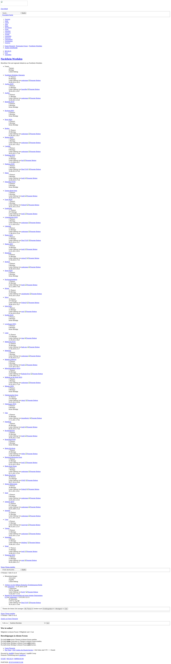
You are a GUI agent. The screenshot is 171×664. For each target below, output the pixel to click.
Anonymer (24, 525)
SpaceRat (24, 89)
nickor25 (24, 258)
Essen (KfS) (8, 199)
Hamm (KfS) (9, 244)
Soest (6, 493)
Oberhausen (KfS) (10, 404)
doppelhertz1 (25, 418)
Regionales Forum (22, 46)
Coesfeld (7, 146)
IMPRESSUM (19, 659)
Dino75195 (24, 169)
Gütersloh (8, 226)
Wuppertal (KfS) (10, 555)
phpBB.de (22, 655)
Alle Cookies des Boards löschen (22, 650)
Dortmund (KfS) (10, 155)
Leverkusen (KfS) (10, 324)
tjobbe (23, 454)
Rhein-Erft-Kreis (10, 448)
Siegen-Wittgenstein (11, 484)
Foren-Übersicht (10, 46)
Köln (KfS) (8, 306)
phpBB (11, 653)
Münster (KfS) (9, 386)
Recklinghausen (10, 430)
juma (22, 338)
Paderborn (8, 422)
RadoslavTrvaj (25, 374)
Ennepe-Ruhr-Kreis (11, 190)
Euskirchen (8, 208)
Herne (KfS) (9, 270)
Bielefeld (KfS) (9, 102)
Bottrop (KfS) (9, 137)
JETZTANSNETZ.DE (16, 662)
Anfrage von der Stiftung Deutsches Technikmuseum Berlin (23, 585)
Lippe (6, 333)
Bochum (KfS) (9, 110)
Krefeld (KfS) (9, 315)
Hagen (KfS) (9, 235)
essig (22, 311)
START (3, 659)
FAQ (6, 53)
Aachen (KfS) (9, 84)
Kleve (7, 297)
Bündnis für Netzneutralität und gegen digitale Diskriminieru (24, 595)
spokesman (24, 80)
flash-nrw (24, 347)
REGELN (8, 51)
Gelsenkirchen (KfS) (11, 217)
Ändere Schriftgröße (11, 48)
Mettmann (8, 350)
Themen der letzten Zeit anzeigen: (13, 608)
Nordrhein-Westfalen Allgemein (15, 75)
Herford (7, 262)
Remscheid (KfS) (10, 439)
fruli (22, 160)
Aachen (7, 93)
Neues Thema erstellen (8, 567)
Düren (7, 173)
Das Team (8, 650)
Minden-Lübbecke (10, 359)
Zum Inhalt (4, 9)
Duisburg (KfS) (10, 164)
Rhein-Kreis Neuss (11, 466)
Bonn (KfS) (8, 119)
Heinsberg (8, 253)
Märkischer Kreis (10, 342)
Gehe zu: (5, 623)
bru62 (23, 178)
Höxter (7, 288)
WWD (23, 480)
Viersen (7, 528)
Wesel (7, 546)
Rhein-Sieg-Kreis (10, 475)
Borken (7, 128)
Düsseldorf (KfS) (10, 182)
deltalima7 (24, 542)
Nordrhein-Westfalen (35, 46)
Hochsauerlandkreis (11, 279)
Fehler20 (24, 205)
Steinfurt (7, 510)
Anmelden (8, 54)
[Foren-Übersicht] (14, 5)
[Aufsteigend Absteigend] (61, 608)
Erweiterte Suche (7, 15)
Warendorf (8, 537)
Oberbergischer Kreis (11, 395)
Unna (6, 519)
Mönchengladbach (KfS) (12, 368)
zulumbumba (25, 294)
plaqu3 (23, 400)
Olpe (6, 413)
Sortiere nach (38, 608)
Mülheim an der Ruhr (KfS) (13, 377)
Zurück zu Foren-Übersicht (9, 619)
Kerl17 (23, 592)
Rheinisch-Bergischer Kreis (13, 457)
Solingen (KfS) (9, 502)
